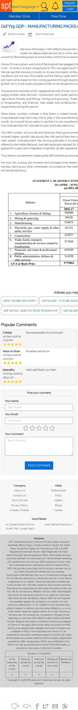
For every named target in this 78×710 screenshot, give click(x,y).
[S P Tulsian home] (6, 6)
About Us (19, 490)
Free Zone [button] (58, 16)
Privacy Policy (19, 505)
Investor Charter (19, 510)
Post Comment (39, 465)
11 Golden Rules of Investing (23, 524)
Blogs (58, 505)
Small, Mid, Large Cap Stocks (23, 528)
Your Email (11, 414)
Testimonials (58, 490)
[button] (55, 6)
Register (70, 3)
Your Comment (14, 433)
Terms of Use (20, 500)
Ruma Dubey (18, 34)
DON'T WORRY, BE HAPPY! (19, 300)
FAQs (58, 495)
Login (70, 8)
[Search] (44, 7)
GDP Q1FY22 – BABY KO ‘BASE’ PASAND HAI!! (30, 310)
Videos (58, 500)
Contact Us (19, 495)
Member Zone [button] (19, 16)
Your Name (12, 400)
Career (58, 510)
